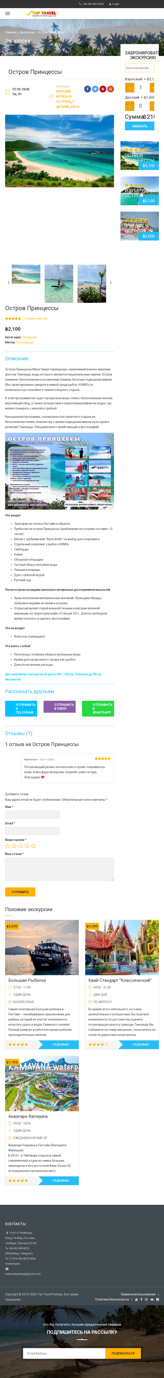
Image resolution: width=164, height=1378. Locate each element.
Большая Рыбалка (27, 980)
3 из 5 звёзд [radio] (20, 846)
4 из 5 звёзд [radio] (26, 846)
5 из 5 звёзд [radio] (33, 846)
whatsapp (103, 708)
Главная (10, 32)
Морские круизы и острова (64, 96)
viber (64, 707)
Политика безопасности (112, 1299)
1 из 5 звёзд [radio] (7, 846)
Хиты (75, 106)
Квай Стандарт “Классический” (120, 980)
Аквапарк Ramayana (28, 1116)
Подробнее (61, 1044)
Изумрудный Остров (141, 193)
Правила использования (138, 1294)
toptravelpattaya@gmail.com (23, 1273)
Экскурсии (27, 32)
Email (10, 823)
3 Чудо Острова (135, 228)
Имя (9, 807)
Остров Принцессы (139, 158)
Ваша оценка (15, 839)
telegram (26, 708)
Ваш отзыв (14, 854)
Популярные (25, 342)
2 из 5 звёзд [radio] (14, 846)
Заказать (139, 126)
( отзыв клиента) (34, 318)
